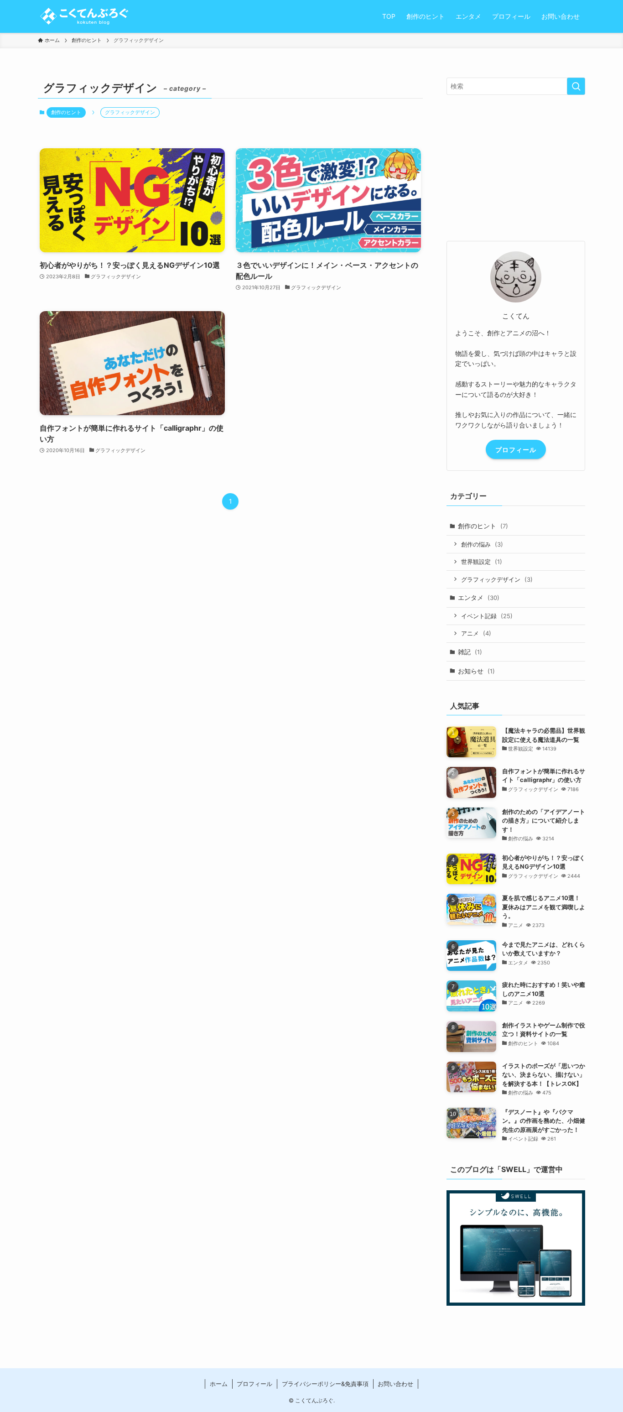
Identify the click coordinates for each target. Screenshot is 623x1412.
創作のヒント (66, 112)
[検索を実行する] (576, 86)
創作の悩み (482, 544)
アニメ (476, 633)
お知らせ (476, 671)
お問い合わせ (395, 1383)
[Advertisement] (515, 168)
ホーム (219, 1383)
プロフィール (515, 449)
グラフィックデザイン (497, 579)
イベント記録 (487, 616)
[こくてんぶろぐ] (83, 16)
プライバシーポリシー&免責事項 (325, 1383)
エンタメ (478, 597)
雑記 (470, 652)
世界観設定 (481, 561)
